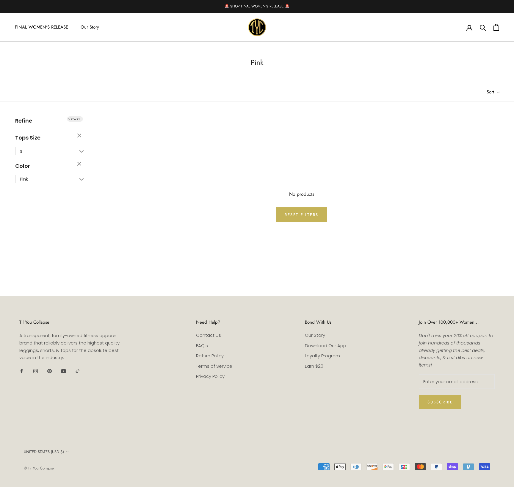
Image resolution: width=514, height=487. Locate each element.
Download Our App (325, 345)
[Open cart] (496, 27)
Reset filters (302, 214)
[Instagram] (35, 371)
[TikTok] (77, 371)
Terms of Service (214, 366)
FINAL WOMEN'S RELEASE (41, 27)
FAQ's (202, 345)
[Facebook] (21, 371)
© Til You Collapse (39, 468)
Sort (491, 92)
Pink (24, 179)
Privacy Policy (210, 376)
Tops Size (27, 137)
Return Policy (210, 356)
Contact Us (208, 335)
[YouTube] (63, 371)
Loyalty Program (322, 356)
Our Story (90, 27)
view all (75, 118)
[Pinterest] (49, 371)
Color (22, 166)
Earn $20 (314, 366)
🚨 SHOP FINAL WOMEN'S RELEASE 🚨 (257, 6)
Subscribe (440, 402)
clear (80, 136)
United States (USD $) (44, 452)
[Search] (483, 27)
